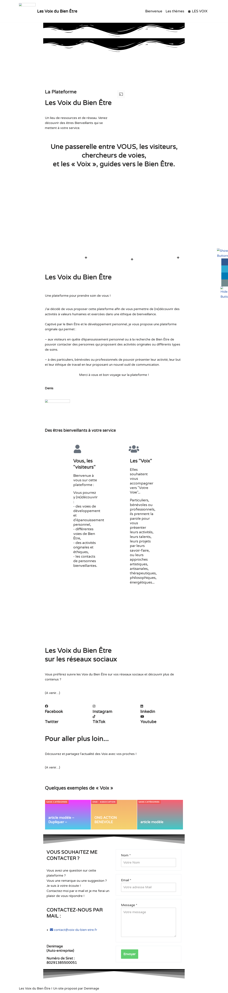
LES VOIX (199, 11)
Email (126, 880)
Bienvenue (153, 11)
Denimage (91, 988)
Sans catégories (56, 802)
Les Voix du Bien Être (34, 988)
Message (129, 905)
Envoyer (130, 954)
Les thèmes (175, 11)
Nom (126, 855)
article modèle (152, 822)
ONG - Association (104, 802)
